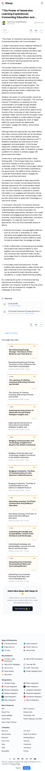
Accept (26, 768)
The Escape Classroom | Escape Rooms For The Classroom (25, 311)
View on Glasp (16, 306)
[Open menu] (42, 3)
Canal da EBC (13, 304)
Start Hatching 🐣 (21, 609)
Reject (18, 768)
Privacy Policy (15, 764)
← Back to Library (10, 333)
